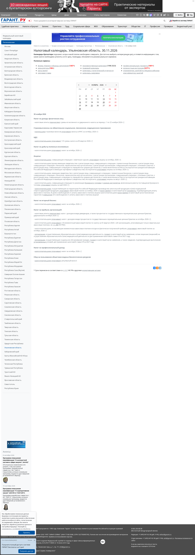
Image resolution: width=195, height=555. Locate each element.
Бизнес (45, 26)
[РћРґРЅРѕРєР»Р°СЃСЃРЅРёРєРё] (157, 268)
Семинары (81, 15)
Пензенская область (12, 209)
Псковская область (12, 221)
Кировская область (12, 136)
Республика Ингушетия (13, 246)
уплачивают (66, 132)
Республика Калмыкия (13, 250)
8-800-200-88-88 (136, 529)
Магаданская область (13, 168)
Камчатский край (11, 124)
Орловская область (12, 205)
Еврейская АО (9, 95)
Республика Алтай (11, 229)
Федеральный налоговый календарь (13, 37)
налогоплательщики (43, 141)
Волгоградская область (13, 83)
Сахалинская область (12, 307)
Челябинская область (13, 360)
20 (104, 102)
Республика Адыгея (12, 225)
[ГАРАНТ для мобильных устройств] (141, 15)
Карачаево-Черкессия (13, 128)
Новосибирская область (14, 193)
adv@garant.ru (169, 538)
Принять (26, 532)
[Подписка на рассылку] (137, 15)
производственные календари (94, 66)
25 (92, 105)
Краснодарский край (12, 144)
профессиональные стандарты (135, 66)
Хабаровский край (11, 352)
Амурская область (11, 58)
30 (80, 109)
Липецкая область (11, 164)
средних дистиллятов (111, 183)
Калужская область (12, 120)
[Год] (105, 84)
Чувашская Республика (13, 368)
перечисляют (55, 122)
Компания (5, 15)
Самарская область (12, 299)
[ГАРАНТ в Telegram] (154, 15)
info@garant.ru (64, 547)
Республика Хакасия (12, 286)
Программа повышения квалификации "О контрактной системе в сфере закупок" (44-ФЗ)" (16, 460)
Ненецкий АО (9, 181)
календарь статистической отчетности (98, 71)
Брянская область (11, 75)
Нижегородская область (14, 185)
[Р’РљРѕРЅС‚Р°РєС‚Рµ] (154, 268)
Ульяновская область (13, 347)
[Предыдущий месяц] (78, 84)
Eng (191, 15)
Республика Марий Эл (13, 262)
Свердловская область (13, 311)
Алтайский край (10, 54)
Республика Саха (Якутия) (14, 270)
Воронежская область (13, 91)
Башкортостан (10, 234)
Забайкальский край (12, 99)
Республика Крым (11, 388)
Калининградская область (14, 115)
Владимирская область (13, 79)
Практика (57, 26)
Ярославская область (12, 380)
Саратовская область (12, 303)
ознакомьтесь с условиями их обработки (16, 529)
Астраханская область (13, 67)
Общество (135, 26)
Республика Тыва (11, 282)
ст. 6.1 (65, 270)
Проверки (168, 26)
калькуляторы (43, 68)
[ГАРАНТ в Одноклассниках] (161, 15)
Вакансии (22, 15)
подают (107, 234)
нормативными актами (91, 270)
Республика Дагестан (12, 242)
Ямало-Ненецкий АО (12, 376)
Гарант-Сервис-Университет (45, 551)
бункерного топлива (93, 183)
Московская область (12, 172)
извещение (47, 195)
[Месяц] (89, 84)
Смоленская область (12, 315)
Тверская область (11, 327)
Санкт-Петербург (11, 50)
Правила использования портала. (61, 537)
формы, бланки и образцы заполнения (53, 66)
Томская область (11, 331)
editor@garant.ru (165, 534)
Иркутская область (12, 107)
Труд (67, 26)
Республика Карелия (12, 254)
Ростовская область (12, 291)
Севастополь (9, 384)
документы (131, 191)
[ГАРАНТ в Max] (151, 15)
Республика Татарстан (13, 278)
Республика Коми (11, 258)
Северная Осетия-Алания (14, 274)
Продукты (39, 15)
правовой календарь (90, 68)
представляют (105, 191)
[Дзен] (147, 15)
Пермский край (10, 213)
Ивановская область (12, 103)
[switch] (30, 21)
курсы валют (43, 71)
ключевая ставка (44, 73)
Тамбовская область (12, 323)
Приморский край (11, 217)
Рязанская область (12, 295)
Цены (54, 15)
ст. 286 (55, 225)
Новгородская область (13, 189)
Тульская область (11, 335)
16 (80, 102)
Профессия (155, 26)
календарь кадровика (91, 73)
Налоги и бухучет (30, 26)
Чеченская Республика (13, 364)
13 (104, 99)
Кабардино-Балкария (12, 111)
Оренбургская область (13, 201)
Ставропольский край (13, 319)
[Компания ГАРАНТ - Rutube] (165, 15)
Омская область (10, 197)
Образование (108, 26)
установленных (40, 242)
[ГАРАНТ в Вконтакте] (144, 15)
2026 (101, 85)
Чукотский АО (9, 372)
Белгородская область (13, 71)
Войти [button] (180, 15)
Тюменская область (12, 339)
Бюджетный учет (184, 26)
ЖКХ (96, 26)
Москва (7, 46)
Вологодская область (12, 87)
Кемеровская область (13, 132)
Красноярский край (12, 148)
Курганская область (12, 152)
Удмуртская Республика (13, 343)
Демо (66, 15)
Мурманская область (12, 177)
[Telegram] (160, 268)
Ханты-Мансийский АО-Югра (15, 356)
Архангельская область (13, 63)
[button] (181, 21)
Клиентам (122, 15)
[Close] (34, 540)
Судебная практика (9, 26)
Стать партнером (102, 15)
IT (145, 26)
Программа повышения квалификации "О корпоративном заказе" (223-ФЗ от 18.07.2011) (16, 491)
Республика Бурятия (12, 238)
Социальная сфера (81, 26)
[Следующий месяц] (116, 84)
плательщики (40, 132)
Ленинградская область (13, 160)
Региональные (9, 42)
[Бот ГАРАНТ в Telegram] (158, 15)
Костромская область (13, 140)
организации (40, 234)
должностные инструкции (133, 68)
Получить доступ (26, 551)
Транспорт (122, 26)
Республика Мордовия (13, 266)
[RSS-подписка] (168, 15)
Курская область (11, 156)
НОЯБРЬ (95, 85)
